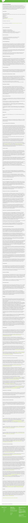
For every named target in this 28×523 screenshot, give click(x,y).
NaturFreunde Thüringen (12, 509)
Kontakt (11, 514)
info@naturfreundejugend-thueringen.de (21, 515)
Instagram (4, 510)
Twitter (4, 511)
